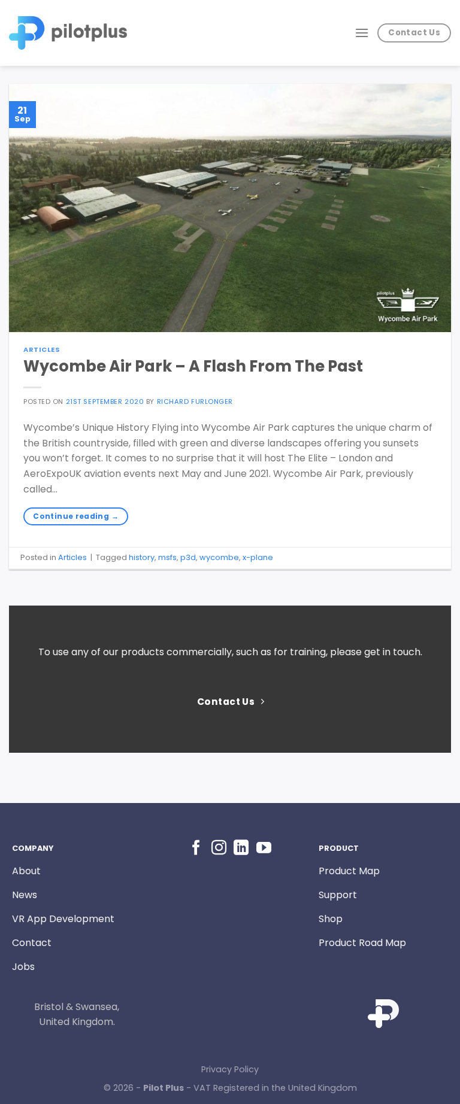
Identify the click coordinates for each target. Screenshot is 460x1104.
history (142, 557)
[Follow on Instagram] (218, 848)
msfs (167, 557)
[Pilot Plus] (68, 32)
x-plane (258, 557)
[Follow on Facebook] (196, 848)
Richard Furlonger (195, 401)
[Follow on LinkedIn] (241, 848)
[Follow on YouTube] (263, 848)
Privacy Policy (230, 1069)
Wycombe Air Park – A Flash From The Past (193, 366)
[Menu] (362, 32)
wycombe (219, 557)
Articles (41, 349)
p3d (188, 557)
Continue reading (76, 516)
